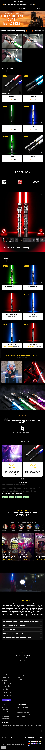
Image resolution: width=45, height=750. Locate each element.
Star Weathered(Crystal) (12, 314)
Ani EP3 (33, 126)
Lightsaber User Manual (23, 673)
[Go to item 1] (4, 240)
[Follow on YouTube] (14, 737)
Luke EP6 (12, 156)
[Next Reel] (42, 564)
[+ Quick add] (20, 92)
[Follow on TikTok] (17, 737)
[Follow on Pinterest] (11, 737)
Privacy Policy (5, 707)
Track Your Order (22, 684)
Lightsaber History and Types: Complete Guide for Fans (24, 711)
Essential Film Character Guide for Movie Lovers (24, 708)
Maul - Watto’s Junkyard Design (16, 247)
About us (20, 679)
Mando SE (11, 96)
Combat (12, 126)
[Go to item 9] (37, 240)
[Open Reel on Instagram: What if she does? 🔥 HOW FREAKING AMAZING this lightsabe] (10, 547)
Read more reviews (22, 482)
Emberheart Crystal (33, 286)
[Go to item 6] (25, 240)
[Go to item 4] (16, 240)
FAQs (19, 677)
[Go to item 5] (20, 240)
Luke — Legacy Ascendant (11, 286)
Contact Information (23, 681)
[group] (22, 19)
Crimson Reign (33, 344)
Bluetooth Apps (21, 675)
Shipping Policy (5, 712)
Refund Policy (5, 709)
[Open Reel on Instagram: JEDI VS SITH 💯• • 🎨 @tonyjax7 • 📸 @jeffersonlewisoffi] (26, 547)
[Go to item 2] (8, 240)
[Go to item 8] (33, 240)
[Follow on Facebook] (2, 737)
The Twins (33, 96)
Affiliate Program (6, 716)
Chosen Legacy (12, 344)
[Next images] (43, 372)
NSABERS (4, 245)
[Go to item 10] (42, 240)
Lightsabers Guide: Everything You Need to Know (24, 715)
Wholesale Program (6, 718)
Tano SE (33, 156)
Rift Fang (33, 314)
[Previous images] (2, 372)
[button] (21, 479)
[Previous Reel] (39, 564)
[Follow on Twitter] (5, 737)
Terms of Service (6, 714)
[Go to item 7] (29, 240)
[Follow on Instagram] (8, 737)
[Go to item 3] (12, 240)
